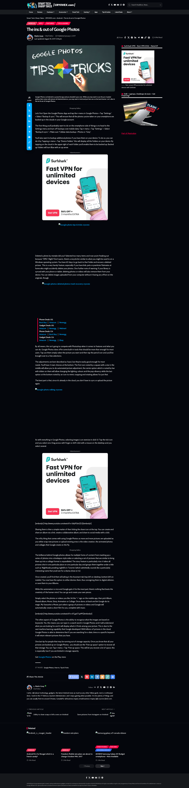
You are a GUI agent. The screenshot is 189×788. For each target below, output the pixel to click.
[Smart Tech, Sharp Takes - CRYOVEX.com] (52, 5)
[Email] (142, 37)
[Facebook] (109, 4)
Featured (50, 23)
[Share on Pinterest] (131, 37)
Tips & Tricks (64, 668)
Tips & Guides (63, 23)
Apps (41, 23)
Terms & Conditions (142, 783)
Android (31, 23)
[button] (145, 37)
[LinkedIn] (114, 687)
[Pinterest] (123, 4)
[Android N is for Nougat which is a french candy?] (43, 741)
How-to (57, 668)
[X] (111, 4)
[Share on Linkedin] (135, 37)
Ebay (61, 340)
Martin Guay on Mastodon (90, 785)
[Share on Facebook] (125, 37)
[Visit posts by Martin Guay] (30, 37)
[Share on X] (128, 37)
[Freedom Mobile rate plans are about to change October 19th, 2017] (77, 741)
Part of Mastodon (129, 133)
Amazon (52, 322)
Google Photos (45, 657)
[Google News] (118, 4)
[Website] (95, 687)
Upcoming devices (103, 750)
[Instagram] (121, 4)
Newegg (62, 322)
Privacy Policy (131, 783)
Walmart (62, 328)
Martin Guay (38, 36)
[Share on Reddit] (29, 126)
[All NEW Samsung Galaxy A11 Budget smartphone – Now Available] (112, 741)
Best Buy (43, 322)
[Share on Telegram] (138, 37)
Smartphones (102, 747)
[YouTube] (114, 4)
